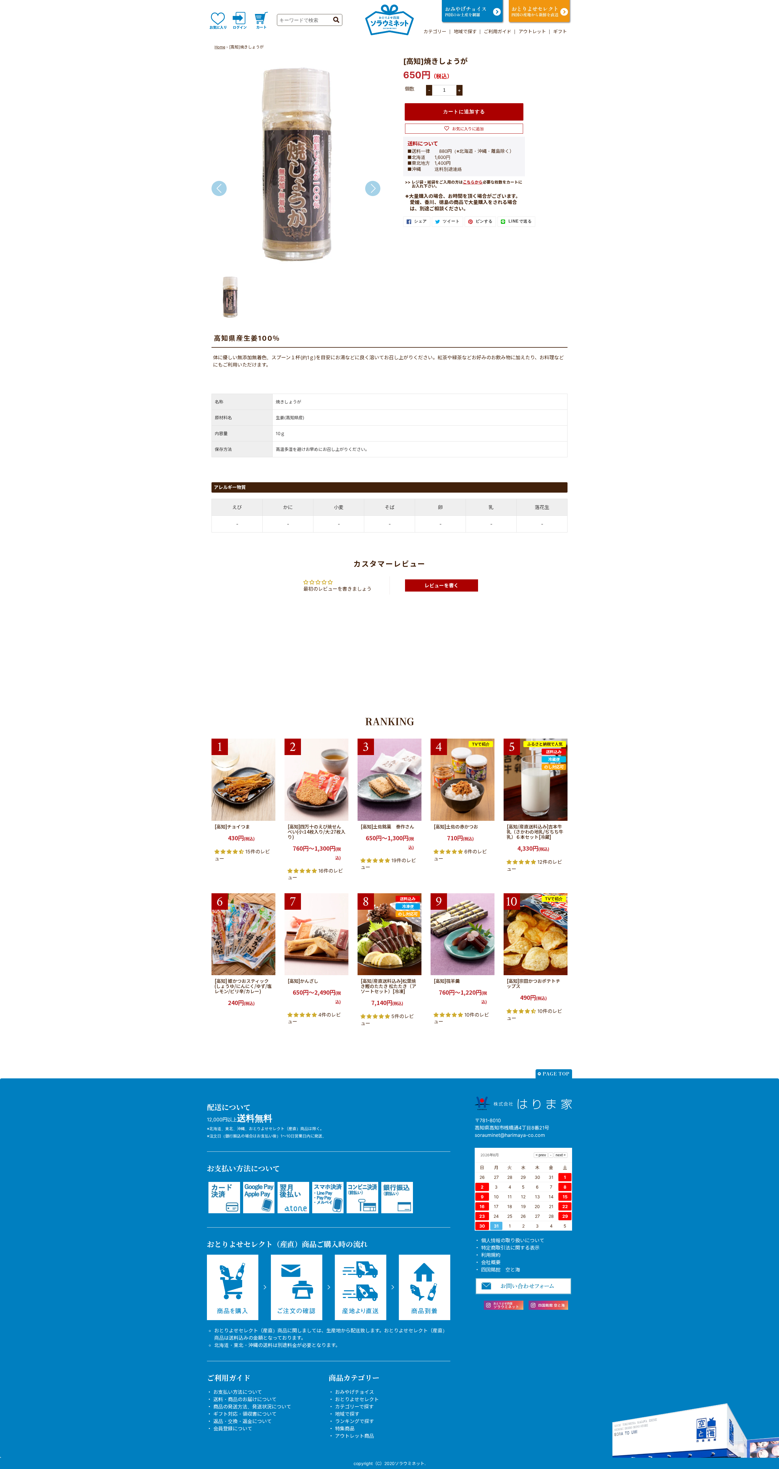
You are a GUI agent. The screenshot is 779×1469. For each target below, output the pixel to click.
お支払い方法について (237, 1392)
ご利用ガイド (497, 31)
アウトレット (532, 31)
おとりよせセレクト (357, 1399)
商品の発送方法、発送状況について (252, 1407)
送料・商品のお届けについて (245, 1399)
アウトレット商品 (354, 1436)
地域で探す (465, 31)
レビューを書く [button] (441, 585)
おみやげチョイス (354, 1392)
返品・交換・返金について (242, 1421)
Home (220, 47)
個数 (409, 89)
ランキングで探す (354, 1421)
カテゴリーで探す (354, 1407)
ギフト (560, 31)
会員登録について (232, 1428)
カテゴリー (435, 31)
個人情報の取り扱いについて (512, 1240)
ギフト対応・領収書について (245, 1414)
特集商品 (345, 1428)
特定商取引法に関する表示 (510, 1248)
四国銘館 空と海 (500, 1270)
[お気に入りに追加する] (269, 814)
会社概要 (491, 1262)
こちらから (473, 182)
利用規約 (491, 1255)
